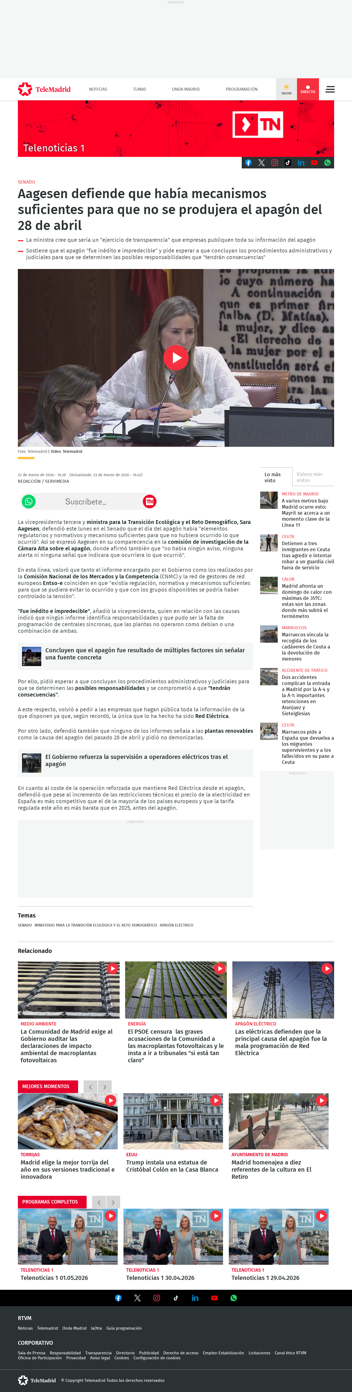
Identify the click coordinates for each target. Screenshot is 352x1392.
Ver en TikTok (176, 1299)
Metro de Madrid (300, 494)
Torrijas (30, 1154)
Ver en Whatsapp (233, 1298)
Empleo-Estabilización (223, 1353)
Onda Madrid (186, 89)
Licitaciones (259, 1353)
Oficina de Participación (40, 1358)
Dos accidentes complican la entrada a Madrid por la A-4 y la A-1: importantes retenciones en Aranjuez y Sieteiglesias (268, 676)
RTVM (25, 1318)
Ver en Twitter (137, 1299)
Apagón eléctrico (176, 925)
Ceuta (288, 536)
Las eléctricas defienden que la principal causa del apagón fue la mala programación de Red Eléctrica (283, 990)
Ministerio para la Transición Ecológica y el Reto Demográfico (96, 925)
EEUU (131, 1154)
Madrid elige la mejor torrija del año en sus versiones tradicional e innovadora (68, 1121)
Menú (330, 89)
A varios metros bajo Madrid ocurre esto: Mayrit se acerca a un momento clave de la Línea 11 (268, 500)
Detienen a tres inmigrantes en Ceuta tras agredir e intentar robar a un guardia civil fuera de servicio (268, 542)
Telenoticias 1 (37, 1270)
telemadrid (37, 1380)
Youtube (314, 162)
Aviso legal (100, 1358)
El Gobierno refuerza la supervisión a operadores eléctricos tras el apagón (31, 763)
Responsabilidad (65, 1353)
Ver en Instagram (156, 1298)
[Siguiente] (105, 1086)
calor (288, 579)
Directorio (125, 1353)
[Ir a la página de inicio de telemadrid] (44, 89)
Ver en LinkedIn (195, 1298)
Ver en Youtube (214, 1298)
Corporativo (35, 1343)
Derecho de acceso (181, 1353)
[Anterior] (90, 1086)
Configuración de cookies (156, 1358)
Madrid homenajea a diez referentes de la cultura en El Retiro (279, 1121)
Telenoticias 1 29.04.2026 (279, 1237)
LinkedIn (301, 162)
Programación (242, 89)
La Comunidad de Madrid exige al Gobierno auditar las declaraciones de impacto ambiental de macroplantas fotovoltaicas (69, 990)
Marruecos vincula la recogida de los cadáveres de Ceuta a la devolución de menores (268, 634)
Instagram (274, 162)
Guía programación (124, 1328)
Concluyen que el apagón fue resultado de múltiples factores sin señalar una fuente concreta (31, 656)
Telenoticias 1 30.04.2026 (173, 1237)
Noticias (98, 89)
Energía (137, 1024)
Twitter (261, 162)
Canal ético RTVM (290, 1353)
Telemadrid (47, 1328)
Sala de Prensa (31, 1353)
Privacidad (76, 1358)
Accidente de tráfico (305, 670)
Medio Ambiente (38, 1024)
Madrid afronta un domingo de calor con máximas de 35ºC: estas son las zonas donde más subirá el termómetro (268, 585)
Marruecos (294, 628)
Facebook (248, 162)
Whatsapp (327, 162)
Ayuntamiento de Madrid (260, 1154)
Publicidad (149, 1353)
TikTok (288, 162)
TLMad (139, 89)
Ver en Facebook (118, 1299)
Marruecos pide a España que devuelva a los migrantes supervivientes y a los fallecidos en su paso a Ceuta (268, 731)
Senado (26, 182)
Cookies (121, 1358)
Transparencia (98, 1353)
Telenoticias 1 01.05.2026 (68, 1237)
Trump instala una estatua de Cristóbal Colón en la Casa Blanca (173, 1121)
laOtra (96, 1328)
